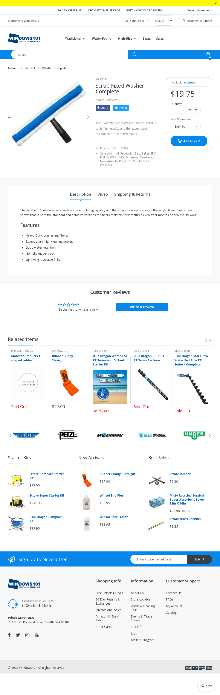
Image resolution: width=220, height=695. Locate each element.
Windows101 (60, 351)
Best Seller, (142, 153)
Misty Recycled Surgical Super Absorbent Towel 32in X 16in (187, 499)
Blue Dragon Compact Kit (45, 519)
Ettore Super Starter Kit (46, 495)
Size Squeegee (181, 119)
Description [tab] (80, 194)
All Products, (125, 153)
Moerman (101, 78)
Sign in (207, 21)
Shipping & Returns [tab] (132, 194)
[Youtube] (37, 635)
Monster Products (22, 351)
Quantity (176, 104)
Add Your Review (107, 100)
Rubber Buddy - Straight (63, 358)
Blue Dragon (100, 351)
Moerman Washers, (139, 157)
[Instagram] (27, 635)
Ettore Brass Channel (185, 519)
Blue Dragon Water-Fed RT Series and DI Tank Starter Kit (110, 360)
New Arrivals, (109, 161)
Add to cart (191, 141)
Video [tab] (103, 194)
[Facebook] (9, 635)
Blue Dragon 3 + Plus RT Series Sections (149, 358)
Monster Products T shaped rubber (25, 358)
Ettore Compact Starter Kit (46, 476)
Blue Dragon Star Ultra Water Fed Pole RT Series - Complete (191, 360)
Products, (125, 161)
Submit (199, 559)
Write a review (142, 307)
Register (193, 21)
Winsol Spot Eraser (114, 517)
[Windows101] (24, 38)
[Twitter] (18, 635)
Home (12, 68)
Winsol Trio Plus (112, 495)
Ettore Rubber (180, 474)
